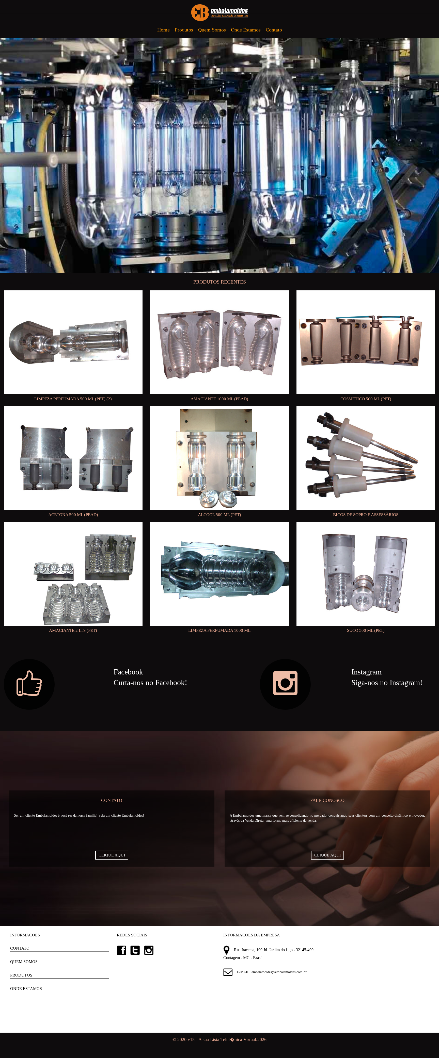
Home (163, 29)
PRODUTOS (21, 975)
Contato (274, 29)
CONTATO (19, 948)
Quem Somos (212, 29)
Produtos (184, 29)
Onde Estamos (246, 29)
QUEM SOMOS (24, 962)
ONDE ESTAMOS (26, 988)
